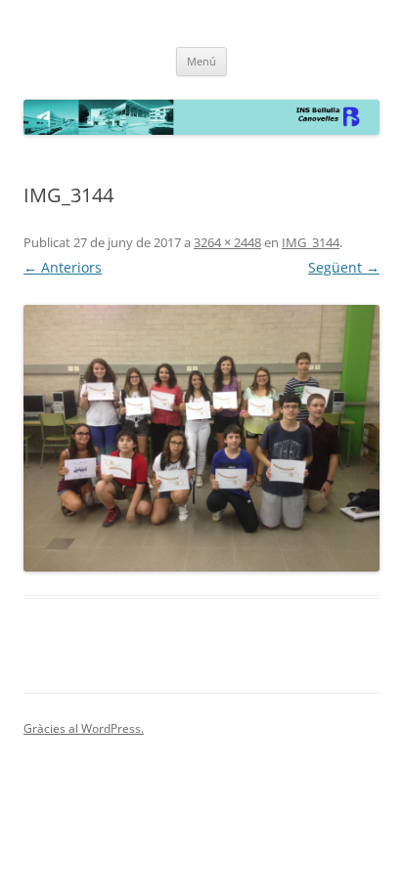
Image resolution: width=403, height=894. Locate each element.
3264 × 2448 (227, 242)
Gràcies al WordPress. (83, 728)
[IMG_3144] (201, 438)
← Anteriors (62, 267)
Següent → (344, 267)
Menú (201, 61)
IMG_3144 (310, 242)
